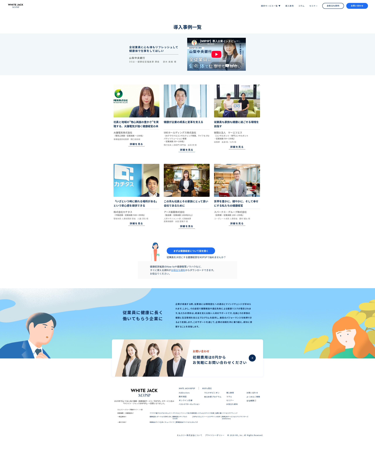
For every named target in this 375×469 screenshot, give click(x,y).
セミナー (230, 400)
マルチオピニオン (212, 393)
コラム (229, 396)
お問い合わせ (252, 393)
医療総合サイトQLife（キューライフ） (162, 422)
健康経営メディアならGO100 (180, 418)
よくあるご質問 (253, 397)
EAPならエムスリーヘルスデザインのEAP (206, 417)
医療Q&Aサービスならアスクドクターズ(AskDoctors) (235, 418)
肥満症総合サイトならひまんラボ (187, 422)
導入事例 (230, 393)
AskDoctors (184, 393)
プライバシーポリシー (214, 435)
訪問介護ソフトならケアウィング (226, 413)
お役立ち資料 (178, 270)
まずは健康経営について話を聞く (190, 251)
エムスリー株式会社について (189, 435)
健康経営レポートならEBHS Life (160, 417)
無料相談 (183, 396)
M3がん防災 (207, 388)
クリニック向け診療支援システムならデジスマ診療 (197, 413)
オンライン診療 (185, 400)
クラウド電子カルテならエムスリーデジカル (164, 413)
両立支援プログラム (213, 397)
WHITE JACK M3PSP (187, 388)
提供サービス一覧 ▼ (271, 6)
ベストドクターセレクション (189, 404)
